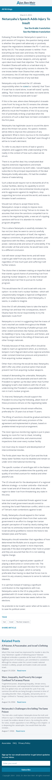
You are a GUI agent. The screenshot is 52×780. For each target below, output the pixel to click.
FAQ (15, 743)
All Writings (7, 9)
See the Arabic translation (37, 28)
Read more (21, 670)
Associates (6, 743)
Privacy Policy (24, 743)
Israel (11, 622)
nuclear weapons (23, 622)
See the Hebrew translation (36, 31)
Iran (4, 622)
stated (26, 86)
